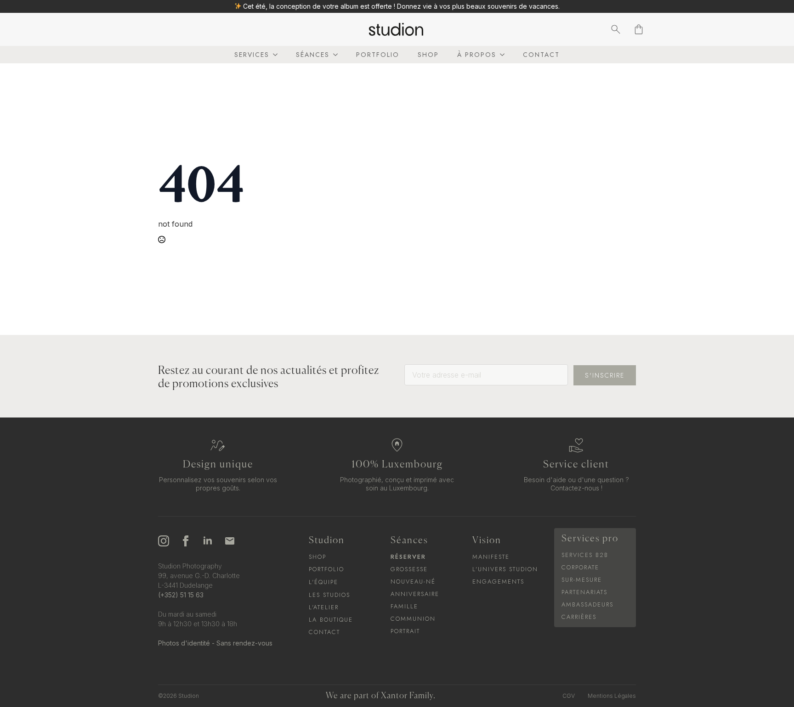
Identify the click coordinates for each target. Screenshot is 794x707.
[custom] (229, 540)
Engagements (498, 582)
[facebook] (185, 540)
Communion (413, 619)
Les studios (329, 595)
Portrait (405, 631)
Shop (428, 54)
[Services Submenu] (273, 54)
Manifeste (491, 557)
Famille (404, 606)
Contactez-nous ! (576, 488)
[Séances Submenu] (333, 54)
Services (251, 54)
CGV (568, 695)
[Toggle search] (616, 29)
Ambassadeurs (587, 604)
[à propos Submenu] (500, 54)
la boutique (331, 620)
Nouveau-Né (413, 582)
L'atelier (324, 607)
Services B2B (584, 555)
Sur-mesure (581, 580)
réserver (408, 557)
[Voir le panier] (638, 29)
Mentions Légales (612, 695)
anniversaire (415, 594)
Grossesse (409, 569)
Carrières (578, 617)
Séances (312, 54)
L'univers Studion (505, 569)
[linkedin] (207, 540)
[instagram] (163, 540)
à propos (476, 54)
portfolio (377, 54)
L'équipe (323, 582)
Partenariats (584, 592)
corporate (580, 567)
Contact (541, 54)
